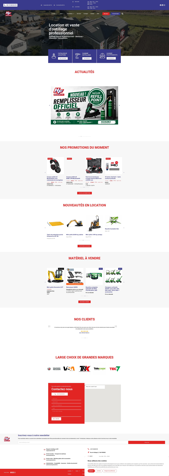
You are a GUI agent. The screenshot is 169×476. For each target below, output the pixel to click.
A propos (86, 13)
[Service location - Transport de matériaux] (44, 454)
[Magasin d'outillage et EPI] (44, 450)
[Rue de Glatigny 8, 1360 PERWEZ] (88, 452)
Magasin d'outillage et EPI (52, 449)
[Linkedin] (162, 5)
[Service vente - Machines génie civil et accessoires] (44, 459)
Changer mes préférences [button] (109, 470)
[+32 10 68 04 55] (88, 449)
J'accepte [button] (91, 470)
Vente (61, 13)
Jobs (98, 13)
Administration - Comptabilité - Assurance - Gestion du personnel (61, 463)
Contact (92, 13)
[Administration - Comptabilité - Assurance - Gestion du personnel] (44, 464)
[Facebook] (160, 5)
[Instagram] (164, 5)
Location (53, 13)
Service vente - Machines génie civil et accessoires (58, 459)
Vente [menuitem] (77, 471)
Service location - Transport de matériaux (56, 454)
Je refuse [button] (99, 470)
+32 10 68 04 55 (94, 449)
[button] (122, 14)
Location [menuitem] (69, 471)
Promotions (69, 13)
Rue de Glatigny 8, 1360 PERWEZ (98, 452)
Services (79, 13)
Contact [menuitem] (69, 474)
